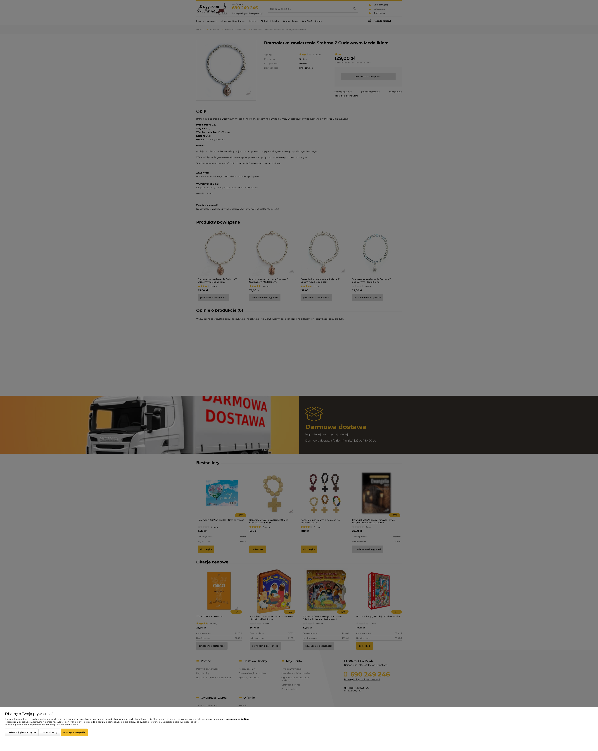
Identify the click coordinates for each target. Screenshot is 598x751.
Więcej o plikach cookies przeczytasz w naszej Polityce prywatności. (42, 724)
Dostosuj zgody (49, 732)
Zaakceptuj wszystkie (74, 732)
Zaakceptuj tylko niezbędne (21, 732)
